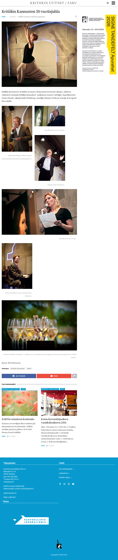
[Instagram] (64, 484)
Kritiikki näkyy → (65, 477)
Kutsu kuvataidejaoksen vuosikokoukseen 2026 (54, 421)
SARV (4, 17)
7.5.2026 (51, 446)
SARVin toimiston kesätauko (18, 419)
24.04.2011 (12, 17)
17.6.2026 (12, 436)
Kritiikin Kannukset (18, 368)
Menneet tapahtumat (38, 17)
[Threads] (69, 484)
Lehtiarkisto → (64, 473)
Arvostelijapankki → (67, 469)
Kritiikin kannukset (24, 17)
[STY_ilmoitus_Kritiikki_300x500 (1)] (98, 44)
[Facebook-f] (60, 484)
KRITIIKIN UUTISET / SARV (53, 3)
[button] (113, 3)
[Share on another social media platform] (74, 376)
